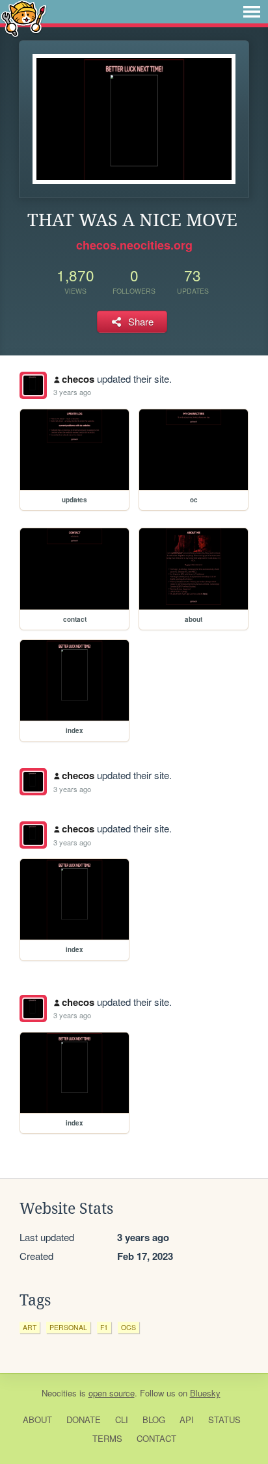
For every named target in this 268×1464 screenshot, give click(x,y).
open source (111, 1393)
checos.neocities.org (134, 245)
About (37, 1419)
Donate (83, 1419)
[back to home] (23, 18)
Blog (153, 1419)
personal (68, 1327)
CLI (121, 1419)
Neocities (59, 1393)
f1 (104, 1327)
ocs (128, 1327)
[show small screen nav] (251, 11)
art (29, 1327)
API (187, 1419)
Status (224, 1419)
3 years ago (72, 392)
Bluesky (205, 1393)
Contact (156, 1438)
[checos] (33, 385)
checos (78, 379)
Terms (107, 1438)
